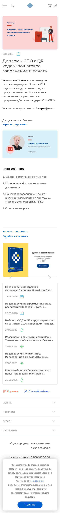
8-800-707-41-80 (40, 443)
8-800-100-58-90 (40, 457)
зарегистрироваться (15, 124)
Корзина (12, 391)
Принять (30, 504)
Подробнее (38, 481)
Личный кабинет (39, 391)
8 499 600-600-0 (40, 448)
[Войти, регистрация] (56, 5)
